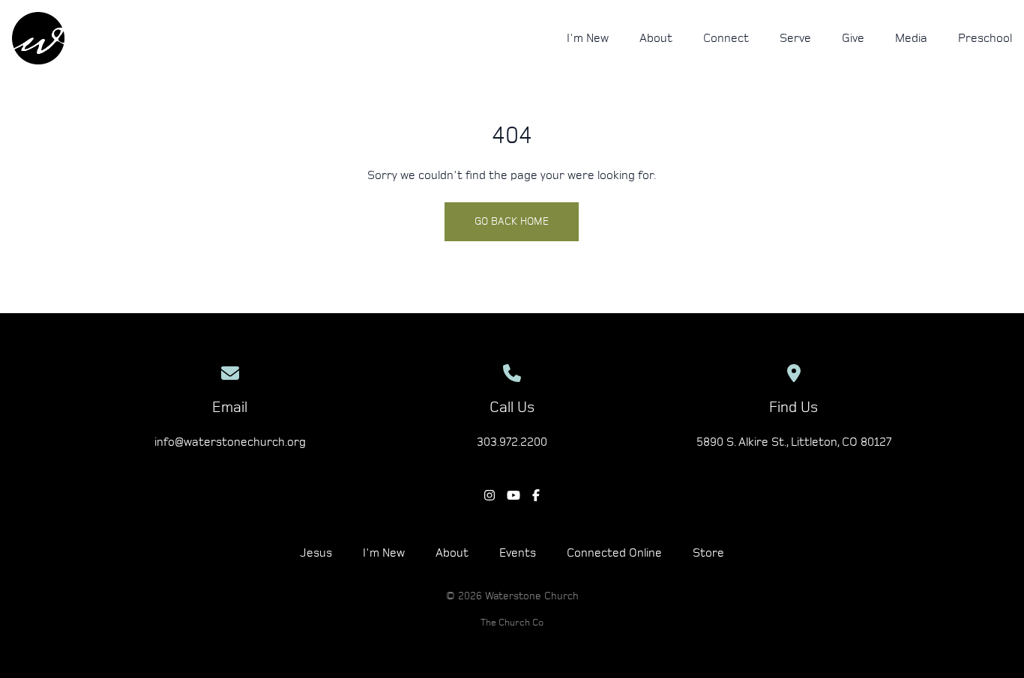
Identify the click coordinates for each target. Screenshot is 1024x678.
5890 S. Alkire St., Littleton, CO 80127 (793, 442)
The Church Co (512, 623)
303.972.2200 (512, 442)
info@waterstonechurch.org (230, 442)
